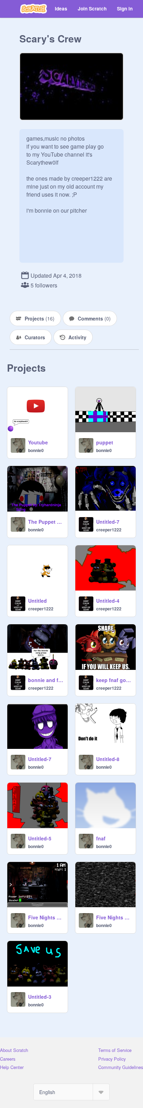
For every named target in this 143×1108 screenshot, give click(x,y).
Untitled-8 (107, 758)
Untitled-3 (39, 996)
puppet (104, 442)
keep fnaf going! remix (114, 679)
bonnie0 (36, 450)
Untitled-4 (107, 600)
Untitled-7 (107, 521)
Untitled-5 (39, 838)
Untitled (37, 600)
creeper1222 (108, 530)
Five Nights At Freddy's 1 (46, 917)
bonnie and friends (46, 679)
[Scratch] (33, 8)
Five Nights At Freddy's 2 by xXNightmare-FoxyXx (114, 917)
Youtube (38, 442)
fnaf (101, 838)
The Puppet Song (46, 521)
